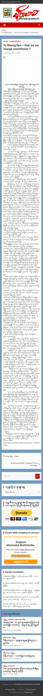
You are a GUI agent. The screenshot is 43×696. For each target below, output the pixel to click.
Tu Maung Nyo (15, 41)
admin (18, 53)
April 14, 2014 (8, 646)
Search (37, 476)
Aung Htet (17, 630)
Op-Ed (5, 41)
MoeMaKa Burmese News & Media (27, 684)
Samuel (6, 576)
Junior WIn (7, 637)
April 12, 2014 (8, 658)
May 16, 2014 (8, 630)
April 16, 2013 (8, 674)
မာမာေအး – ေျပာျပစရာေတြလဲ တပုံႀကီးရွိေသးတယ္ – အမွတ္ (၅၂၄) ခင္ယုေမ (21, 625)
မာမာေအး (11, 619)
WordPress (29, 692)
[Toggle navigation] (4, 25)
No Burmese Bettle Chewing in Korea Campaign (24, 464)
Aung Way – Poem (12, 456)
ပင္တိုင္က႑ (5, 619)
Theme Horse (30, 689)
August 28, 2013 (9, 53)
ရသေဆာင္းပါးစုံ (20, 619)
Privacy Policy (10, 689)
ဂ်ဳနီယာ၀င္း (6, 653)
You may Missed (11, 614)
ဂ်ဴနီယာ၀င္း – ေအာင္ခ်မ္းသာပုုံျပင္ (19, 656)
